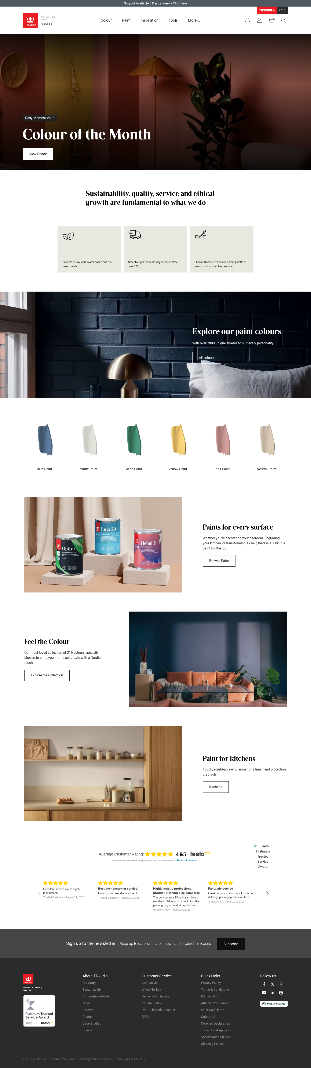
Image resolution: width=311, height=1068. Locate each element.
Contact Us (150, 983)
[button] (247, 20)
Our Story (89, 983)
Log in (238, 3)
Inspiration (149, 20)
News (87, 1003)
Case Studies (92, 1023)
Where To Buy (151, 990)
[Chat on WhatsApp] (274, 1006)
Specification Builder (215, 1037)
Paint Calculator (212, 1010)
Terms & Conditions (215, 990)
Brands (87, 1030)
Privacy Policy (211, 983)
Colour (106, 20)
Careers (88, 1010)
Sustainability (92, 990)
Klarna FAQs (209, 996)
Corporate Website (96, 996)
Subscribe (231, 944)
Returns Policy (152, 1003)
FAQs (145, 1017)
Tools (173, 20)
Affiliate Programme (215, 1003)
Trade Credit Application (218, 1030)
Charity (87, 1017)
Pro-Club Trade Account (158, 1010)
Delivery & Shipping (155, 996)
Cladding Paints (212, 1044)
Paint (126, 20)
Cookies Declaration (215, 1023)
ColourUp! (208, 1017)
